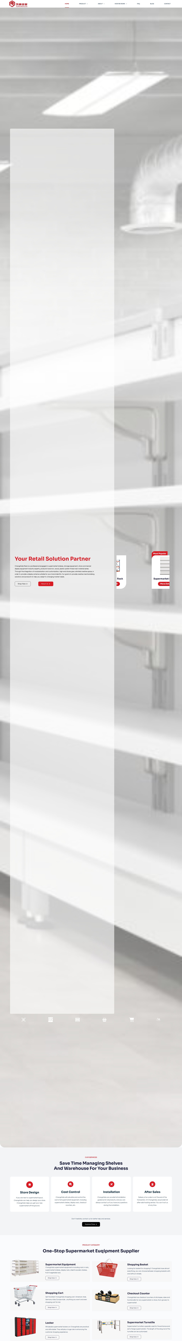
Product (82, 3)
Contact (167, 3)
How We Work (120, 3)
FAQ (138, 3)
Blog (152, 3)
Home (67, 3)
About (100, 3)
